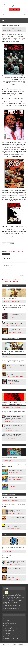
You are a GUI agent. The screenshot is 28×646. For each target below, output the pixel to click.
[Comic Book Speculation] (14, 3)
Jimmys (9, 251)
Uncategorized (6, 253)
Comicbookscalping (7, 30)
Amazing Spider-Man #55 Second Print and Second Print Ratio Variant (14, 427)
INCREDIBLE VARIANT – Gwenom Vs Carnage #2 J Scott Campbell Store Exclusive (14, 418)
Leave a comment (17, 30)
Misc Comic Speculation (11, 627)
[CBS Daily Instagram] (16, 9)
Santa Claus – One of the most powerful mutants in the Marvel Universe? (14, 436)
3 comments (18, 369)
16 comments (18, 486)
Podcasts (7, 632)
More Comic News (9, 630)
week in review (8, 636)
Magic (6, 625)
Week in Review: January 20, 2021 (11, 298)
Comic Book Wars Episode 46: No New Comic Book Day (15, 562)
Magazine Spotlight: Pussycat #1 (14, 511)
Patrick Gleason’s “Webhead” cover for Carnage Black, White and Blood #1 (14, 403)
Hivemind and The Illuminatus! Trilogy (13, 381)
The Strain (22, 251)
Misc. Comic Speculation (11, 628)
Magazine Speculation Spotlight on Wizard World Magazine (15, 525)
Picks (13, 251)
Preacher (17, 251)
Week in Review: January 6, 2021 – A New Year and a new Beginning (15, 322)
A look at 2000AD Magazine (10, 497)
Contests (7, 620)
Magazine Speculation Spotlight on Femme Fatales (16, 518)
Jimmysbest (8, 622)
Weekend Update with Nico (10, 458)
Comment (22, 275)
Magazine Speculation (10, 623)
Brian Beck (7, 618)
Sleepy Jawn (8, 633)
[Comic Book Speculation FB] (10, 9)
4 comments (18, 332)
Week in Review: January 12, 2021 (13, 605)
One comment (15, 430)
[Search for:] (14, 15)
